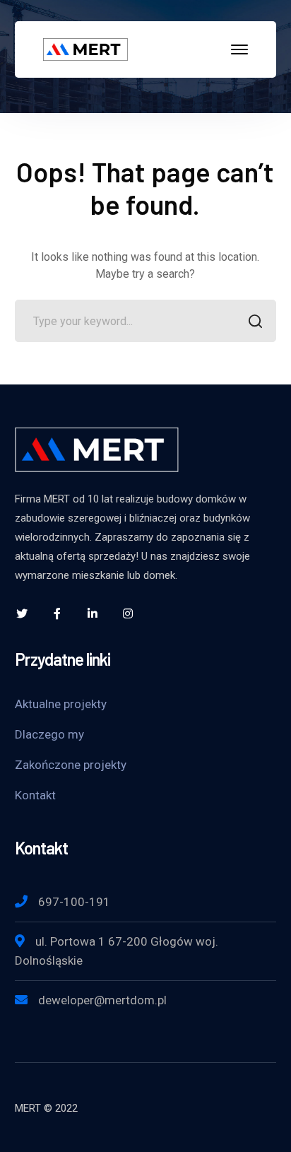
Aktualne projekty (61, 704)
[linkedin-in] (92, 613)
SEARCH (255, 321)
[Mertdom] (85, 48)
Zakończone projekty (70, 765)
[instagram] (128, 613)
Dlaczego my (49, 734)
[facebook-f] (57, 613)
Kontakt (35, 795)
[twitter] (22, 613)
